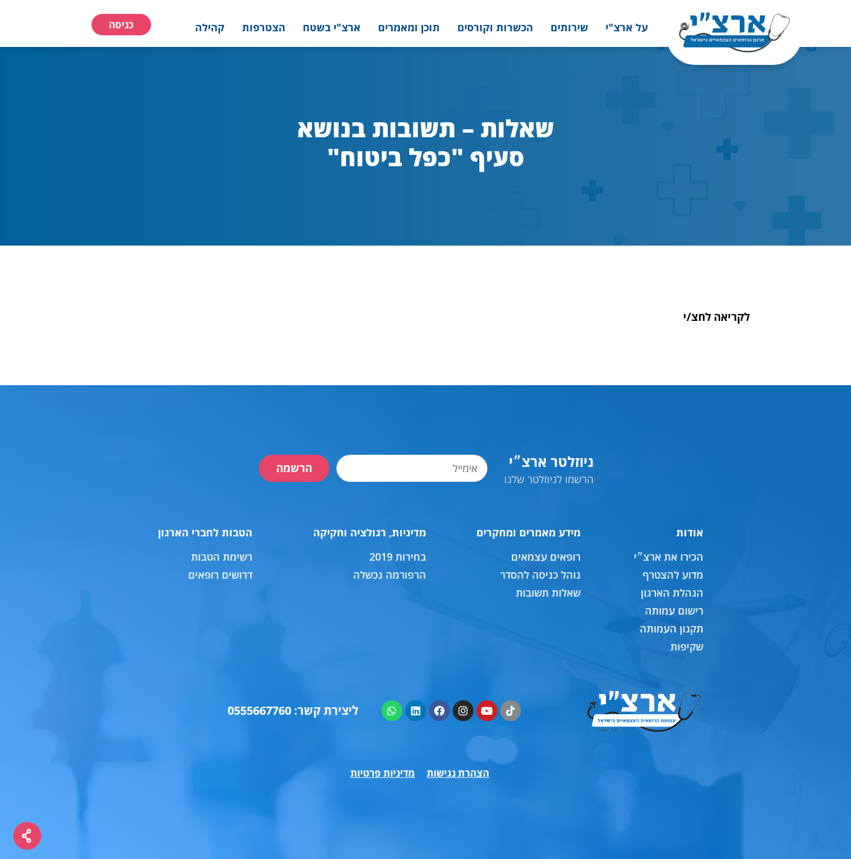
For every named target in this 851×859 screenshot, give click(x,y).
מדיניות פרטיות (382, 773)
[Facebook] (439, 710)
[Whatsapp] (392, 710)
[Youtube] (486, 710)
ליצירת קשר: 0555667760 (293, 710)
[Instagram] (463, 710)
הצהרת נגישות (458, 773)
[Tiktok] (510, 710)
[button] (627, 27)
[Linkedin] (415, 710)
